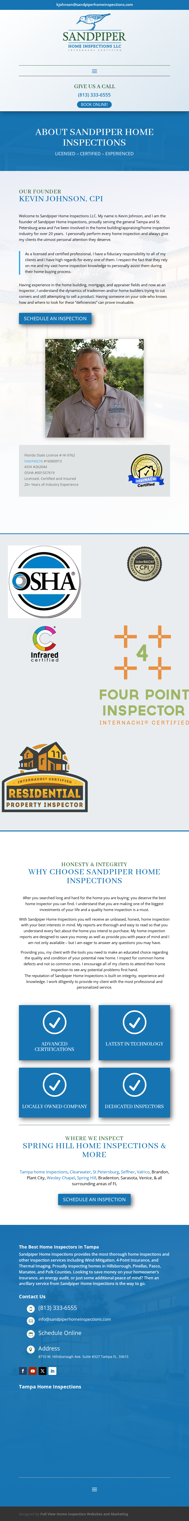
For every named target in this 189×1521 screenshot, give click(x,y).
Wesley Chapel (61, 1178)
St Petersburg (105, 1172)
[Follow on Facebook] (23, 1371)
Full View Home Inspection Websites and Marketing (84, 1514)
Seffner (128, 1172)
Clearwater (80, 1172)
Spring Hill (86, 1178)
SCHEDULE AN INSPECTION (55, 318)
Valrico (143, 1172)
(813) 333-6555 (94, 95)
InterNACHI (33, 461)
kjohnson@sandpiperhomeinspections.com (94, 4)
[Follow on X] (43, 1371)
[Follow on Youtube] (33, 1371)
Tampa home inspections (44, 1172)
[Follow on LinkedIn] (52, 1371)
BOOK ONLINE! (94, 104)
